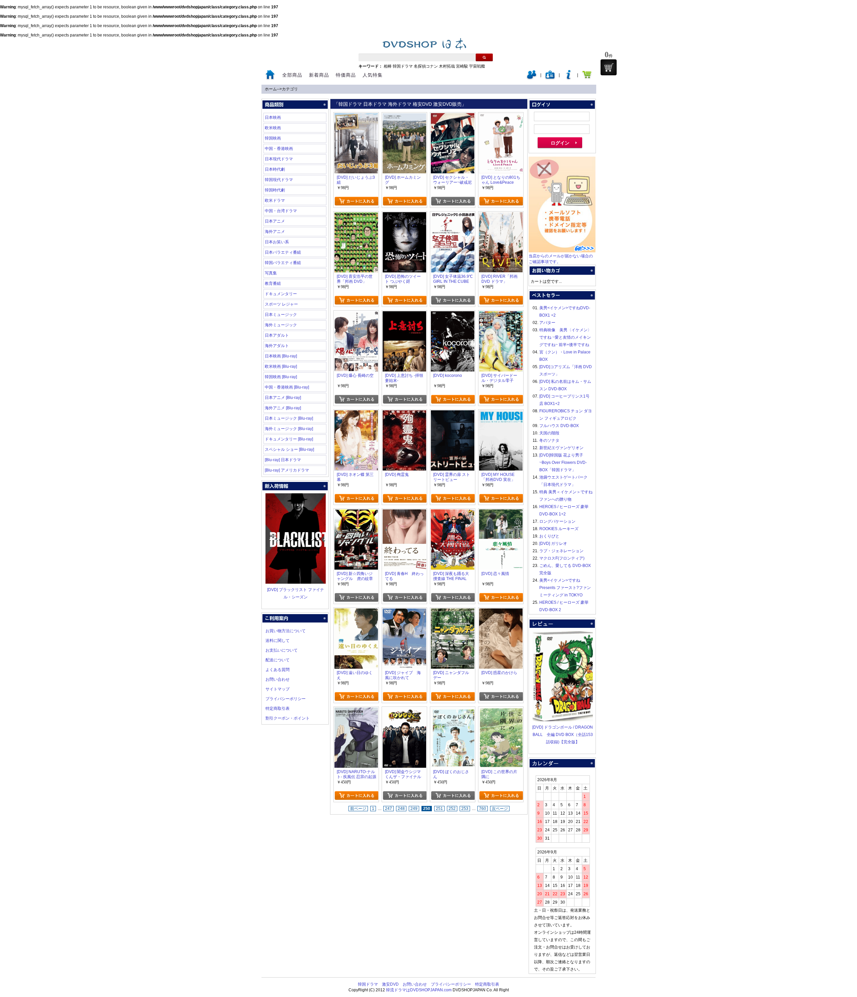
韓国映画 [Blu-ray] (281, 377)
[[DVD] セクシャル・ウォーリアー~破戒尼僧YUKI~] (452, 116)
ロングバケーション (557, 521)
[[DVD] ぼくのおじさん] (452, 711)
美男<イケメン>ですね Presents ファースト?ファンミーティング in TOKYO (565, 587)
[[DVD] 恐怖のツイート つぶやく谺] (404, 216)
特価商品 (346, 75)
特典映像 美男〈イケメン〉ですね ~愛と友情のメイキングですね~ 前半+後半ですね (565, 337)
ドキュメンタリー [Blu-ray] (289, 439)
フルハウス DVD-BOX (559, 425)
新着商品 (319, 75)
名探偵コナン (426, 66)
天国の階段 (549, 433)
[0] (609, 67)
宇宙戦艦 (477, 66)
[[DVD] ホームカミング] (404, 116)
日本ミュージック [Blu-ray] (289, 418)
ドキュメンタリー (281, 294)
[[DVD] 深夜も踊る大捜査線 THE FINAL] (452, 513)
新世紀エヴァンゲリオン (561, 447)
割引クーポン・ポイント (287, 718)
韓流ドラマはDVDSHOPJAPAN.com (419, 990)
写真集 (271, 273)
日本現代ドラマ (279, 159)
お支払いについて (281, 650)
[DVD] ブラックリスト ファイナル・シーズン (295, 593)
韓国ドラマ (403, 66)
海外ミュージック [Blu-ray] (289, 428)
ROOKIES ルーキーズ (558, 528)
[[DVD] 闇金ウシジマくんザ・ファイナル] (404, 711)
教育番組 (273, 283)
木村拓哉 (447, 66)
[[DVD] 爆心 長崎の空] (356, 315)
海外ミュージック (281, 325)
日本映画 (273, 117)
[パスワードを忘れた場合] (568, 78)
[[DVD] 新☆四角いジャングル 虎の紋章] (356, 513)
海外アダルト (277, 345)
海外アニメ (275, 231)
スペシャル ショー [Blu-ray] (289, 449)
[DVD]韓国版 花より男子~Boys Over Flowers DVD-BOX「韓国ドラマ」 (563, 462)
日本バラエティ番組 (283, 252)
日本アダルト (277, 335)
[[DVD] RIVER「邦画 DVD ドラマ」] (501, 216)
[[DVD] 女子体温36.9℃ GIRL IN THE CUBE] (452, 216)
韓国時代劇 (275, 190)
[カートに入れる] (356, 201)
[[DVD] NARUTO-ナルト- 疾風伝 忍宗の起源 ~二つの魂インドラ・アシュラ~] (356, 711)
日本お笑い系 (277, 242)
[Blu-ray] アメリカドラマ (287, 470)
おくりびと (549, 536)
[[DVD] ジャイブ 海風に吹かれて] (404, 612)
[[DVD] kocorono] (452, 315)
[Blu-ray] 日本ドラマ (283, 460)
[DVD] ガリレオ (553, 543)
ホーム (271, 89)
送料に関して (277, 640)
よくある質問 (277, 669)
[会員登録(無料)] (550, 78)
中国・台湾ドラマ (281, 211)
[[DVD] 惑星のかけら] (501, 612)
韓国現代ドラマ (279, 179)
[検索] (484, 57)
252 (452, 808)
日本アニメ (275, 221)
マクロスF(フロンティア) (562, 558)
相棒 (388, 66)
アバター (547, 322)
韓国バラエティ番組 (283, 262)
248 (401, 808)
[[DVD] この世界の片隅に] (501, 711)
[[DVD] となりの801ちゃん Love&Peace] (501, 116)
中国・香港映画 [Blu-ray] (287, 387)
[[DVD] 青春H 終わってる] (404, 513)
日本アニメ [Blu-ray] (283, 397)
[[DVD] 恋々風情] (501, 513)
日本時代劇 (275, 169)
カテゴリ (290, 89)
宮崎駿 (462, 66)
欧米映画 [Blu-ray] (281, 366)
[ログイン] (531, 78)
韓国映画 (273, 138)
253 (464, 808)
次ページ (500, 808)
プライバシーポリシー (285, 698)
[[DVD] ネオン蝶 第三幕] (356, 414)
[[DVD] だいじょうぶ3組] (356, 116)
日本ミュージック (281, 314)
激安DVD (390, 984)
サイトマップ (277, 689)
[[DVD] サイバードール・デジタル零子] (501, 315)
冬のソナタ (549, 440)
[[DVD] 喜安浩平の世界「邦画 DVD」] (356, 216)
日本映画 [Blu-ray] (281, 356)
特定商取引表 (277, 708)
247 (388, 808)
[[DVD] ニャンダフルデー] (452, 612)
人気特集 (373, 75)
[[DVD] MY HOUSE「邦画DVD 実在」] (501, 414)
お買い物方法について (285, 631)
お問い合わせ (277, 679)
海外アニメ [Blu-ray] (283, 408)
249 (413, 808)
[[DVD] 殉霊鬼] (404, 414)
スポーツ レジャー (281, 304)
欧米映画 (273, 128)
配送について (277, 660)
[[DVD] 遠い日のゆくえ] (356, 612)
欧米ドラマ (275, 200)
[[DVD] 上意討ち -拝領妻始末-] (404, 315)
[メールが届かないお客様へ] (562, 251)
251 (439, 808)
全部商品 (292, 75)
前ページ (358, 808)
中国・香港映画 (279, 148)
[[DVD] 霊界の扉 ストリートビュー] (452, 414)
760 (482, 808)
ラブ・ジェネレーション (561, 551)
